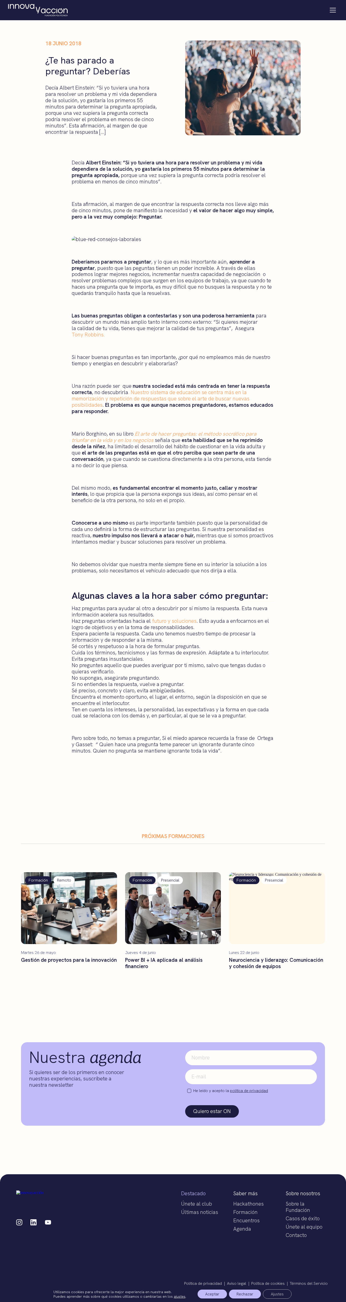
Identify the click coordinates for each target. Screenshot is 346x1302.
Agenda (242, 1228)
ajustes (179, 1296)
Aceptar (212, 1294)
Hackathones (248, 1203)
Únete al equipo (304, 1226)
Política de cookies (268, 1283)
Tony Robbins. (88, 334)
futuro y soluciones (174, 620)
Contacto (296, 1235)
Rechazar (245, 1294)
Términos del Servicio (309, 1283)
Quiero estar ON (212, 1111)
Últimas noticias (199, 1212)
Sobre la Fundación (298, 1206)
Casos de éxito (303, 1218)
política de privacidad (249, 1090)
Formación (245, 1212)
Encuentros (246, 1220)
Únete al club (196, 1203)
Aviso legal (236, 1283)
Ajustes (277, 1294)
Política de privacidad (203, 1283)
